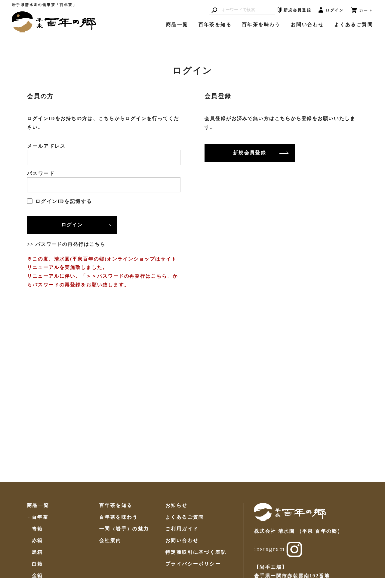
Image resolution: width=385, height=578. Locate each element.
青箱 (37, 528)
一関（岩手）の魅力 (124, 528)
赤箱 (37, 540)
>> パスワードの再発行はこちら (66, 244)
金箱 (37, 575)
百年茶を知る (215, 24)
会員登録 (297, 10)
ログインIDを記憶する (63, 201)
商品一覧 (177, 24)
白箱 (37, 563)
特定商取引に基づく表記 (195, 552)
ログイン (334, 10)
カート (366, 10)
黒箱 (37, 552)
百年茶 (40, 517)
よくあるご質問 (353, 24)
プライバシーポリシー (193, 563)
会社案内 (110, 540)
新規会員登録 (249, 152)
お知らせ (176, 505)
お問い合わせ (307, 24)
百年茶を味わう (261, 24)
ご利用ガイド (182, 528)
